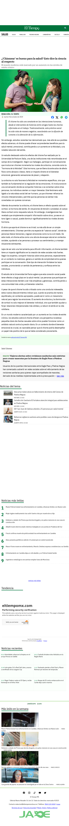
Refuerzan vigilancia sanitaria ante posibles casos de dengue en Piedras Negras (41, 418)
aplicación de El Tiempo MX (19, 337)
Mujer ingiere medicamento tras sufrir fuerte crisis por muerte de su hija (30, 513)
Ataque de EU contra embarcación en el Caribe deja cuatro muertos (49, 681)
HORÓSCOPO (32, 704)
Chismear (9, 348)
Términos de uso (17, 808)
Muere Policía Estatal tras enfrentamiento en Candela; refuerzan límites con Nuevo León (36, 507)
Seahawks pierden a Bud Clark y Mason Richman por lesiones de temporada (49, 668)
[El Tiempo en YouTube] (41, 793)
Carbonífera (47, 34)
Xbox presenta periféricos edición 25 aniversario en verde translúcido (29, 540)
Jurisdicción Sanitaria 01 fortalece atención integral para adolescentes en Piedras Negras (41, 401)
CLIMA (40, 704)
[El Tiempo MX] (32, 30)
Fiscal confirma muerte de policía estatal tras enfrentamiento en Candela (31, 533)
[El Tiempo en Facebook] (25, 793)
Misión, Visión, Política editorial (47, 808)
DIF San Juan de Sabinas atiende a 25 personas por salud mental (38, 409)
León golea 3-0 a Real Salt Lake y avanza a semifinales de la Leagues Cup (16, 668)
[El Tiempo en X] (45, 793)
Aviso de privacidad (29, 808)
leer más (60, 376)
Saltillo (57, 34)
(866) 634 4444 (50, 804)
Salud (4, 34)
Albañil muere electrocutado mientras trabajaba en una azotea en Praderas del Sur (34, 527)
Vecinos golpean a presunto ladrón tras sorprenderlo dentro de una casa (30, 767)
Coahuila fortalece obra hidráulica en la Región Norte (48, 655)
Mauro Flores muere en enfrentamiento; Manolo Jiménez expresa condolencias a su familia (37, 546)
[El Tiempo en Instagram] (30, 793)
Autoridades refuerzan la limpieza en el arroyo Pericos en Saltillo (15, 655)
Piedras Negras (34, 34)
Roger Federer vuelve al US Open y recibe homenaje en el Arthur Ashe (16, 681)
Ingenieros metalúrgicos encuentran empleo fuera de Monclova (27, 559)
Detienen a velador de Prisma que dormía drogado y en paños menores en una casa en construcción (33, 749)
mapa (58, 804)
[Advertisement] (34, 12)
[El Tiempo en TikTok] (36, 793)
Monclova (22, 34)
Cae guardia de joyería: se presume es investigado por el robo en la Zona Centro (33, 784)
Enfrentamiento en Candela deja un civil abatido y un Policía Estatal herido (31, 553)
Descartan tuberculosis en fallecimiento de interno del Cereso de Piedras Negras (38, 393)
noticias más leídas (34, 581)
